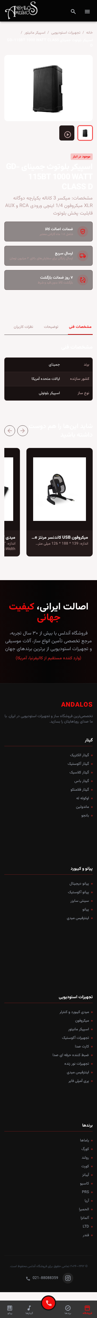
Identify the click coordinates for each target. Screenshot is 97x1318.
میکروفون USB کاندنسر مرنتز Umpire (55, 537)
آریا (87, 1201)
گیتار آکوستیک (78, 764)
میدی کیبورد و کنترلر (74, 1012)
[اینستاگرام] (68, 1278)
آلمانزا (85, 1218)
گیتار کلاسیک (79, 772)
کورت (85, 1166)
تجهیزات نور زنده (76, 1064)
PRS (85, 1192)
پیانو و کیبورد (82, 868)
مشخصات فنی (80, 327)
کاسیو (84, 1183)
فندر (86, 1235)
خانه (89, 33)
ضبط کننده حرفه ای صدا (71, 1055)
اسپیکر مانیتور (35, 33)
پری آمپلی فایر (78, 1081)
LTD (86, 1226)
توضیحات (51, 327)
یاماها (84, 1140)
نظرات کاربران (23, 327)
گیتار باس (81, 781)
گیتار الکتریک (79, 755)
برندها (87, 1125)
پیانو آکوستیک (78, 892)
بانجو (85, 815)
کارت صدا (82, 1046)
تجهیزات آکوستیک (75, 1038)
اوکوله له (82, 798)
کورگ (85, 1149)
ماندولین (82, 807)
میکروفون (82, 1020)
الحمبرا (84, 1209)
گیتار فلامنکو (80, 790)
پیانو (85, 909)
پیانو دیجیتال (79, 883)
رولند (85, 1158)
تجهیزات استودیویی (65, 33)
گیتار (89, 740)
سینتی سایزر (79, 901)
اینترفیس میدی (78, 918)
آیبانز (85, 1175)
